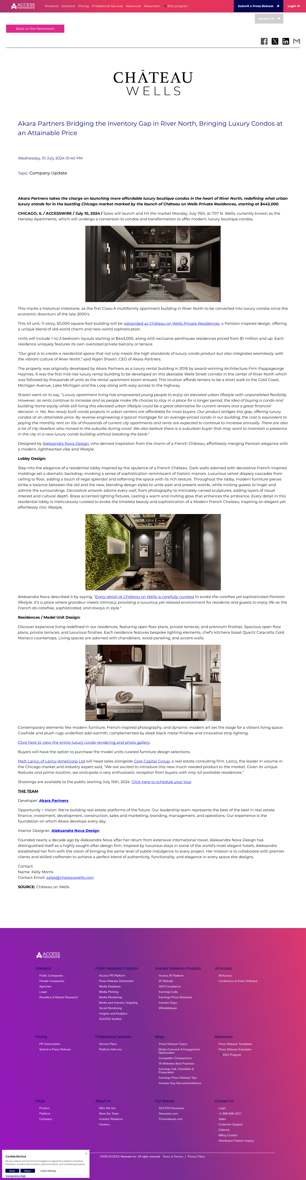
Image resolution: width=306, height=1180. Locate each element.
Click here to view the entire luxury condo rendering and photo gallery (83, 742)
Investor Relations (111, 1119)
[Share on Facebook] (264, 41)
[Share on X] (275, 41)
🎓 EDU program (175, 6)
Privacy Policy (196, 1156)
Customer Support (231, 1124)
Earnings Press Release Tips (178, 1077)
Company (45, 1119)
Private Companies (51, 981)
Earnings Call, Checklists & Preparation (176, 1070)
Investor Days (168, 1002)
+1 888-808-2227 (230, 1113)
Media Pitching (108, 991)
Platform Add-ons (110, 1049)
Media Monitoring (110, 997)
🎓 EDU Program (230, 1054)
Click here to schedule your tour (161, 782)
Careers (104, 1124)
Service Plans (108, 1044)
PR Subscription (49, 1044)
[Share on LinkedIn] (285, 41)
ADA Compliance (170, 986)
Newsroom (152, 6)
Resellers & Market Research (58, 997)
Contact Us (266, 18)
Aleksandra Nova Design (66, 443)
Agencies (45, 986)
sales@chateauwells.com (70, 877)
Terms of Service (173, 1156)
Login (292, 6)
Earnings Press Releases (175, 997)
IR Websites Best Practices (176, 1063)
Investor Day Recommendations (180, 1083)
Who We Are (107, 1108)
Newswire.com (168, 1113)
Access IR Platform (171, 975)
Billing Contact (228, 1135)
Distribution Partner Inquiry (236, 1140)
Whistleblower (168, 1008)
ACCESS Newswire (171, 1108)
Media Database (110, 986)
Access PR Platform (112, 975)
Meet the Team (109, 1113)
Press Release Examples (235, 1049)
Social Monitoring (110, 1008)
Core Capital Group (152, 761)
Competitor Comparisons (175, 1058)
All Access (225, 975)
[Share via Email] (296, 41)
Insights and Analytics (113, 1013)
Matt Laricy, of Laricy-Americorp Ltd (51, 761)
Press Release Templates (235, 1044)
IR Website (166, 981)
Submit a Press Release (256, 6)
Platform (44, 1113)
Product (44, 1108)
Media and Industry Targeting (118, 1002)
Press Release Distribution (116, 981)
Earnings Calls (168, 991)
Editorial (224, 1129)
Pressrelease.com (171, 1119)
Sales (222, 1119)
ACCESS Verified (110, 1019)
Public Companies (51, 975)
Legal (43, 991)
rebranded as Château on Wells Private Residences (171, 323)
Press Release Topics (173, 1044)
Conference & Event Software (238, 981)
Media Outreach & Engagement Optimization (179, 1051)
